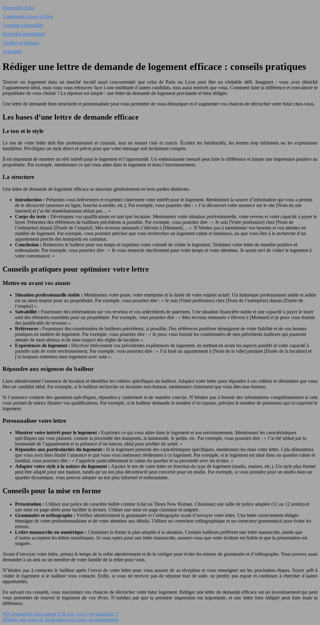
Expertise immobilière (24, 34)
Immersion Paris (18, 7)
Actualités (12, 51)
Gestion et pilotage (20, 42)
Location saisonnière (22, 25)
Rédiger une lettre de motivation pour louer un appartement (60, 619)
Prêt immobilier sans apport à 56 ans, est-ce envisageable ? (60, 614)
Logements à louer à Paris (27, 16)
